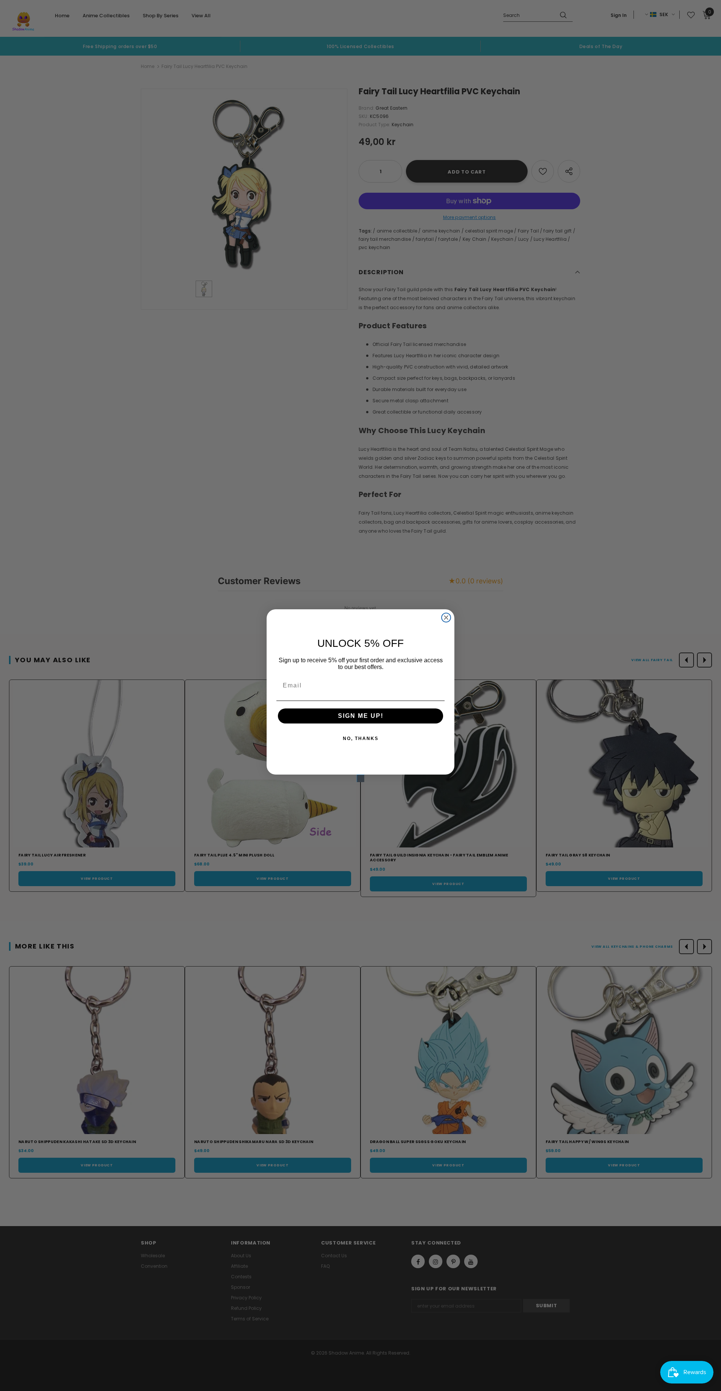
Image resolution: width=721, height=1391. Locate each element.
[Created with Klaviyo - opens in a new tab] (360, 778)
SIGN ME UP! (360, 716)
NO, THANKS (361, 738)
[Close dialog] (446, 617)
